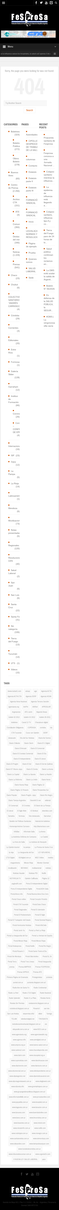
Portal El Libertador (38, 909)
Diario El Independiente (22, 759)
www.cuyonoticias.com (19, 1060)
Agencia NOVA (46, 696)
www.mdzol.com (39, 1123)
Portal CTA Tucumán (20, 904)
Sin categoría (12, 627)
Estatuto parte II (31, 180)
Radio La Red (13, 993)
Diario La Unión (31, 779)
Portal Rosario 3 (18, 951)
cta (51, 727)
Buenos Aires (13, 174)
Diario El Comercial (37, 748)
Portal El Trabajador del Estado (19, 920)
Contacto (33, 165)
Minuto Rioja (28, 863)
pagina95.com (17, 883)
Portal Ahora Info (17, 894)
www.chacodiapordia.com (38, 1050)
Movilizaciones (15, 520)
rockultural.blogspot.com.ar (19, 1008)
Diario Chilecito (14, 743)
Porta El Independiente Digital (36, 883)
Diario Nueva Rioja (21, 785)
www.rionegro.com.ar (39, 1133)
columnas (30, 159)
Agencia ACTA (46, 691)
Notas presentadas (14, 531)
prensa (11, 967)
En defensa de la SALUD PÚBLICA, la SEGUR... (49, 303)
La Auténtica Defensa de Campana (23, 837)
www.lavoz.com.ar (18, 1118)
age (35, 691)
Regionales (13, 545)
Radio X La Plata (30, 998)
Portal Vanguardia (44, 961)
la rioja (11, 852)
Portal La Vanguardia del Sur (17, 935)
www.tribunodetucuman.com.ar (20, 1154)
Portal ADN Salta (42, 889)
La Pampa (11, 472)
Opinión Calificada (31, 878)
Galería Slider (13, 373)
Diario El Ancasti (20, 748)
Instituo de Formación (13, 399)
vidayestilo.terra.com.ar (21, 1029)
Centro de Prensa (13, 186)
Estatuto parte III (31, 189)
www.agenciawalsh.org (39, 1034)
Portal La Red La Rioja (37, 930)
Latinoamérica (15, 496)
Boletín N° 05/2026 (49, 287)
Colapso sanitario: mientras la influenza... (49, 176)
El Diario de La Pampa (42, 805)
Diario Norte (46, 779)
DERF (45, 733)
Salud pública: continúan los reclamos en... (48, 256)
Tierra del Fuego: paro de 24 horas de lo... (49, 236)
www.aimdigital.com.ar (38, 1039)
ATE (17, 212)
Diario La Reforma (15, 779)
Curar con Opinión (32, 733)
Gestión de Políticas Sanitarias (20, 821)
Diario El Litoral (40, 759)
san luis (46, 1008)
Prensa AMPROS (25, 967)
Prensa (16, 264)
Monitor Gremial (43, 863)
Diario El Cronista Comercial (23, 753)
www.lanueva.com (18, 1112)
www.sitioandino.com (17, 1144)
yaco (44, 1159)
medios (50, 857)
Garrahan (47, 816)
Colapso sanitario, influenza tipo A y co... (49, 218)
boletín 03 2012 (29, 717)
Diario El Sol (26, 764)
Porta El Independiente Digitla (21, 889)
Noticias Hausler (19, 873)
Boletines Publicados (18, 144)
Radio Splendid (14, 998)
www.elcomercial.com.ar (17, 1071)
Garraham (13, 387)
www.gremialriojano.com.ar (38, 1086)
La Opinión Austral (12, 847)
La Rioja (15, 483)
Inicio (31, 221)
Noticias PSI (33, 873)
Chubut (14, 284)
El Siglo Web (21, 811)
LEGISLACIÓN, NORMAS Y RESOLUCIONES (34, 234)
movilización (12, 868)
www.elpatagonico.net (17, 1076)
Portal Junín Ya (19, 930)
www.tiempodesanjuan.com (39, 1144)
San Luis (15, 595)
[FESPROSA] (29, 18)
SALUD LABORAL (31, 270)
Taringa (49, 1013)
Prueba (32, 253)
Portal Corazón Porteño (38, 899)
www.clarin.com (19, 1055)
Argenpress (16, 712)
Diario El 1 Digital (44, 743)
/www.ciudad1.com (14, 691)
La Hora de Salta (19, 842)
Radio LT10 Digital (29, 993)
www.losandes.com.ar (21, 1123)
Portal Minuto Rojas (38, 941)
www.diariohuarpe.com (39, 1060)
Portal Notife (30, 946)
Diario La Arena (47, 769)
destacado (12, 738)
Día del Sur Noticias (27, 738)
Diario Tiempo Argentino (17, 800)
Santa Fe (15, 616)
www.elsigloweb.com (43, 1081)
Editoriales (13, 340)
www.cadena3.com (18, 1050)
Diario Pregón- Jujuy (28, 795)
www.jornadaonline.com (41, 1097)
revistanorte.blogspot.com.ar (39, 1003)
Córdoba (15, 315)
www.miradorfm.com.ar (21, 1128)
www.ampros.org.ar (18, 1045)
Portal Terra (12, 961)
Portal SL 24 (47, 956)
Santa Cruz (12, 606)
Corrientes (13, 328)
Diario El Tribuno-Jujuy (14, 769)
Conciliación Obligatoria (15, 727)
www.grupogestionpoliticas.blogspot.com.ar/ (29, 1092)
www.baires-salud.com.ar (39, 1045)
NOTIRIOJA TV (15, 878)
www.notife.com (40, 1128)
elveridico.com (47, 811)
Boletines (15, 131)
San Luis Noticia (13, 1013)
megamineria (15, 863)
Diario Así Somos (44, 738)
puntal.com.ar (18, 982)
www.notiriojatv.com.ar (20, 1133)
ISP (12, 455)
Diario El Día (41, 753)
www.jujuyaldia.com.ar (20, 1102)
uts (46, 1024)
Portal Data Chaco (39, 904)
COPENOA (32, 727)
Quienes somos (31, 260)
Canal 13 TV (26, 722)
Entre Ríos (12, 351)
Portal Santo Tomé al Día (37, 951)
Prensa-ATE (37, 972)
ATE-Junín (28, 712)
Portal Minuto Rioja (20, 941)
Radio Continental (40, 987)
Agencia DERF (31, 696)
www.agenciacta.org (19, 1034)
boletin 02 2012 (14, 717)
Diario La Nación (46, 774)
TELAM (14, 1019)
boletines (14, 722)
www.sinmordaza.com (41, 1138)
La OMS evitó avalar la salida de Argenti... (49, 275)
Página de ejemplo (31, 245)
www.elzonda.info (17, 1086)
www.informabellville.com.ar (19, 1097)
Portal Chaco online (19, 899)
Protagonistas (37, 977)
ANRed (35, 707)
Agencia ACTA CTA (14, 696)
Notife (44, 873)
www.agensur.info (19, 1039)
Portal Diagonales (20, 909)
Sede (31, 277)
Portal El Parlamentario (22, 915)
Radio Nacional (45, 993)
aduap (27, 691)
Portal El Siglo (40, 915)
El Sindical (34, 811)
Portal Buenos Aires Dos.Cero (37, 894)
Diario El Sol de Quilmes (44, 764)
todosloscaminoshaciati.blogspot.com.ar (26, 1024)
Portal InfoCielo (40, 925)
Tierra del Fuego (13, 640)
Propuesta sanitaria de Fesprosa (49, 140)
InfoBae (16, 831)
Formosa (15, 362)
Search (29, 110)
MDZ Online (39, 857)
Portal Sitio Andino (31, 956)
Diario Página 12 (38, 785)
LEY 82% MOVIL (44, 852)
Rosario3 (36, 1008)
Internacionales (15, 446)
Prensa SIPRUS (23, 972)
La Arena (42, 831)
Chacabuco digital (41, 722)
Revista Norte (45, 998)
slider (40, 1013)
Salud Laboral (12, 571)
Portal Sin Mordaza (14, 956)
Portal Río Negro (45, 946)
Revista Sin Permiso (17, 1003)
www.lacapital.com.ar (39, 1102)
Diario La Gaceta (29, 774)
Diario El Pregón (12, 764)
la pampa (27, 847)
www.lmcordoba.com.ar (38, 1118)
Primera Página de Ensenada (17, 977)
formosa (22, 816)
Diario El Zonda (32, 769)
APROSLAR (46, 707)
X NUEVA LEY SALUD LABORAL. (25, 1159)
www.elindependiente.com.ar (40, 1071)
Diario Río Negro (46, 795)
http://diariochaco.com (41, 826)
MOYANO (24, 868)
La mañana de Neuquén (38, 842)
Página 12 (45, 878)
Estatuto (32, 172)
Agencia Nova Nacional (18, 701)
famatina (11, 816)
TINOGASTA (43, 1019)
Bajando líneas (41, 712)
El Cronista (26, 805)
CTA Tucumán (16, 733)
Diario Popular (12, 795)
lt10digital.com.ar (25, 857)
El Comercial (13, 805)
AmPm (25, 707)
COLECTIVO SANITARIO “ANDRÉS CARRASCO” (14, 301)
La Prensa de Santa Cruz (43, 847)
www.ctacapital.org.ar (37, 1055)
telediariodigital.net (27, 1019)
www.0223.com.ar (39, 1029)
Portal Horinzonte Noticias (22, 925)
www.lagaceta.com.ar (20, 1107)
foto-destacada (34, 816)
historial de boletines (42, 821)
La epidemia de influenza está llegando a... (48, 196)
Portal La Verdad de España (42, 935)
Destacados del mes (18, 238)
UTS (13, 663)
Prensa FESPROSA (42, 967)
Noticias (16, 252)
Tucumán (12, 654)
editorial (48, 800)
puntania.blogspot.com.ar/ (36, 982)
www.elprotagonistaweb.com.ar (20, 1081)
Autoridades (32, 134)
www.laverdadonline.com (38, 1112)
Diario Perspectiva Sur (41, 790)
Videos (14, 669)
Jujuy (13, 462)
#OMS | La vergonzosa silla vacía (49, 321)
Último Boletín (16, 160)
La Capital (44, 837)
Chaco (14, 275)
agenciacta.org (13, 707)
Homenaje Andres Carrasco (19, 826)
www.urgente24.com (42, 1154)
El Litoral (10, 811)
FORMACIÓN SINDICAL (32, 201)
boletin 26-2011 (44, 717)
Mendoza (12, 508)
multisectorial (36, 868)
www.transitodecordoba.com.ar (29, 1149)
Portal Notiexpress (14, 946)
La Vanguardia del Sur (26, 852)
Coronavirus (19, 413)
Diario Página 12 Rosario (19, 790)
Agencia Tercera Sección (40, 701)
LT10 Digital (10, 857)
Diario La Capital (13, 774)
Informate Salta (29, 831)
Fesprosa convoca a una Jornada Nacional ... (49, 159)
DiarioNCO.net (35, 800)
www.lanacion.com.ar (39, 1107)
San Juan (11, 584)
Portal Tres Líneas (27, 961)
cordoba (43, 727)
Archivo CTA (16, 201)
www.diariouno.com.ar (39, 1066)
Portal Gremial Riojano (43, 920)
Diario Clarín (28, 743)
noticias (48, 868)
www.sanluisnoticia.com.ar (19, 1138)
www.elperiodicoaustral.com (39, 1076)
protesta (49, 977)
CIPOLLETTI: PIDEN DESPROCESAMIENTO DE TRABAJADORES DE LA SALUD (37, 145)
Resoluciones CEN (14, 559)
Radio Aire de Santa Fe (21, 987)
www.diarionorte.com (19, 1066)
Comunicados (19, 224)
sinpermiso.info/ (28, 1013)
